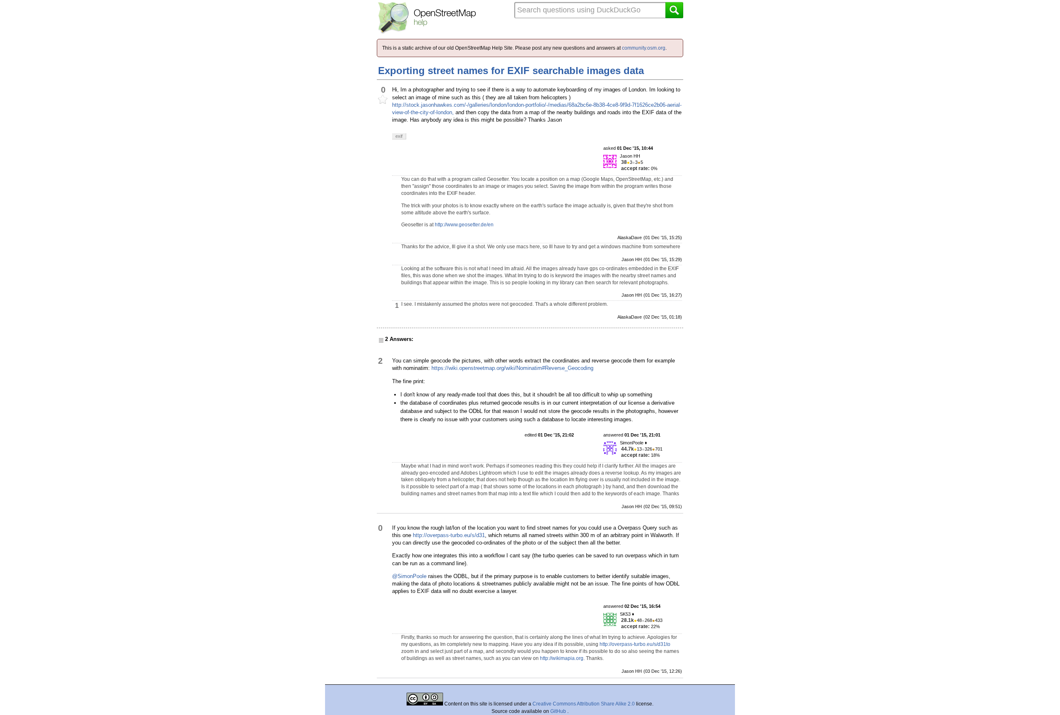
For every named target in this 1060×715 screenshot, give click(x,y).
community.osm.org (643, 48)
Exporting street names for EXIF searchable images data (511, 70)
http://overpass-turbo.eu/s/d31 (449, 535)
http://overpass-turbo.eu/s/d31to (635, 644)
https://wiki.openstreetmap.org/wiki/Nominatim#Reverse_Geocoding (512, 368)
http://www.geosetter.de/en (464, 225)
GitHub (558, 711)
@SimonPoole (409, 576)
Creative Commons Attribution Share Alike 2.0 (583, 704)
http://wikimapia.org (561, 658)
